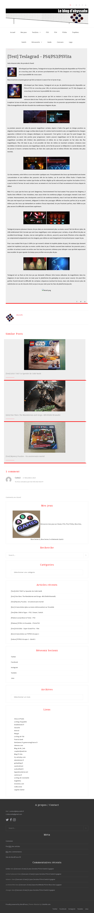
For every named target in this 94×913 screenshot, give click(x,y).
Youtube (14, 673)
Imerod (16, 731)
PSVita (64, 32)
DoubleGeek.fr (19, 725)
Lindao (8, 869)
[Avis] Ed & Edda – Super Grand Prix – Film (25, 628)
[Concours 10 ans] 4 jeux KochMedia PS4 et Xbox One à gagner (40, 885)
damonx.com (18, 745)
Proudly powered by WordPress (17, 904)
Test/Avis (35, 32)
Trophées (75, 32)
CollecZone (18, 787)
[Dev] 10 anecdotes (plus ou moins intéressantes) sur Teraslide (32, 607)
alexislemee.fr (19, 760)
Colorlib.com (46, 904)
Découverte (36, 42)
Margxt (16, 733)
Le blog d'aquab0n (20, 722)
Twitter (13, 657)
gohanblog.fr (18, 763)
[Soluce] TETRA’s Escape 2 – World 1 (23, 639)
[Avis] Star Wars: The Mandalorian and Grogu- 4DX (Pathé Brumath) (33, 415)
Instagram (14, 667)
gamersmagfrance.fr (30, 742)
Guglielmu (17, 781)
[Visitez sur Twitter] (7, 820)
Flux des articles (13, 846)
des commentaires (14, 852)
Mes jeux (24, 32)
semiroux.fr (18, 775)
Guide (49, 42)
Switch (24, 42)
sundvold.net (18, 766)
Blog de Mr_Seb (19, 748)
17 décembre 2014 (29, 478)
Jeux (12, 678)
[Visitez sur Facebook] (11, 820)
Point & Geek (18, 739)
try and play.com (20, 757)
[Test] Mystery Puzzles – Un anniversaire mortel (25, 456)
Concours (60, 42)
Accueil (12, 32)
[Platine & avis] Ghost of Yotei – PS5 (23, 618)
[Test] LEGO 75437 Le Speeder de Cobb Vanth (23, 374)
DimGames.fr (18, 742)
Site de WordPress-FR (13, 857)
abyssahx (19, 315)
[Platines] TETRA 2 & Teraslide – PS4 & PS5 (25, 623)
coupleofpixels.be (20, 751)
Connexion (9, 841)
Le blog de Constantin (21, 778)
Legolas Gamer (19, 790)
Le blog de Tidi (19, 736)
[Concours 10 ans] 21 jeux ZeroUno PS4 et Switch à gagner (34, 869)
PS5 (47, 32)
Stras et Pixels (19, 719)
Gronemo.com (19, 784)
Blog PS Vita (18, 754)
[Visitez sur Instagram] (14, 820)
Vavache (17, 728)
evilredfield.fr (19, 769)
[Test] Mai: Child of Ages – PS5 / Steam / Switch (27, 612)
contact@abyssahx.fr (16, 811)
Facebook (14, 662)
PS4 (55, 32)
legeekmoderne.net (21, 772)
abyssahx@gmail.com (14, 814)
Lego (70, 42)
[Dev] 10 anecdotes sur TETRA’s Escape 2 (25, 634)
